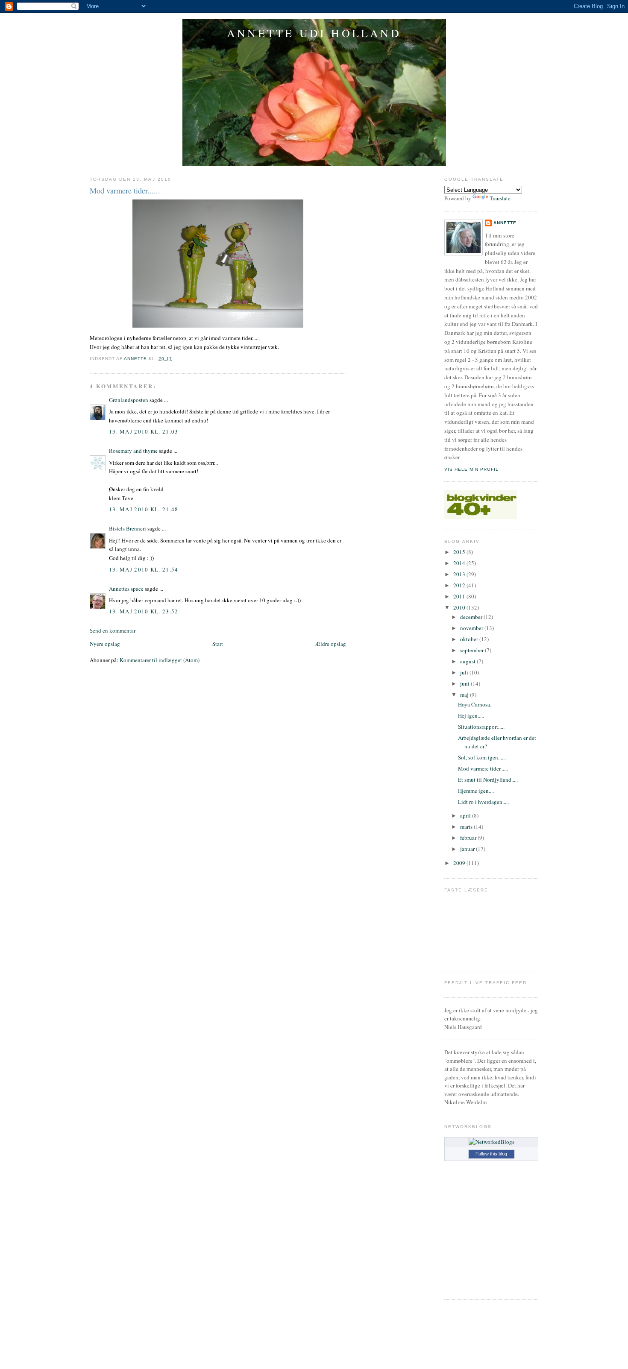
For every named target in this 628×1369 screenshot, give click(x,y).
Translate (500, 198)
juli (465, 672)
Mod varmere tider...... (483, 768)
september (472, 650)
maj (465, 694)
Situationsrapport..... (481, 726)
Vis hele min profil (471, 469)
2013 (460, 574)
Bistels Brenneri (127, 528)
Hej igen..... (471, 715)
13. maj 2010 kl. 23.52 (144, 611)
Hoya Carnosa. (474, 704)
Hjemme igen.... (476, 790)
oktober (469, 639)
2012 (460, 585)
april (466, 815)
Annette (504, 222)
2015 (460, 552)
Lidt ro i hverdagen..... (483, 802)
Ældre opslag (330, 644)
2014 (460, 563)
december (472, 617)
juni (465, 683)
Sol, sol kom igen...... (482, 757)
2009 (460, 863)
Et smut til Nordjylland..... (488, 779)
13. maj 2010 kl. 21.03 (144, 431)
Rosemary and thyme (133, 450)
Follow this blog (491, 1153)
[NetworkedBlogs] (491, 1142)
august (468, 661)
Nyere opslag (105, 644)
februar (469, 837)
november (472, 628)
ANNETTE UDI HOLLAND (314, 33)
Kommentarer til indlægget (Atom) (160, 660)
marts (467, 826)
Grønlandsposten (128, 400)
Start (217, 644)
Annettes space (126, 588)
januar (468, 849)
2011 (460, 596)
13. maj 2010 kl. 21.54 (144, 569)
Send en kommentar (112, 630)
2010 (460, 607)
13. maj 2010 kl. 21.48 (144, 509)
